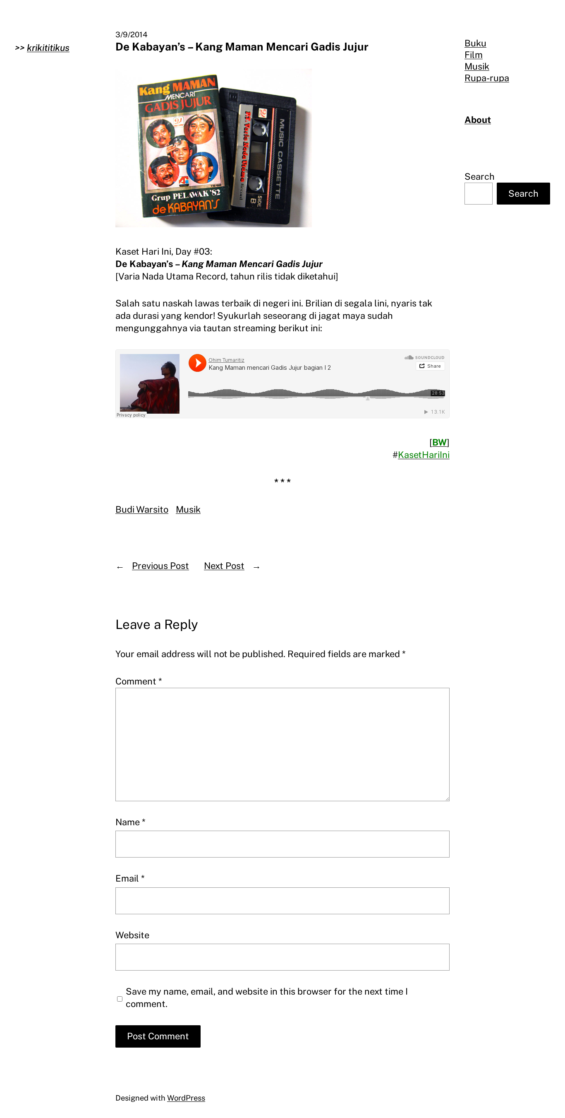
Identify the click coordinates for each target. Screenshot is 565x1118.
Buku (475, 43)
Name (130, 822)
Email (130, 878)
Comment (138, 681)
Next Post (224, 565)
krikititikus (48, 47)
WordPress (186, 1097)
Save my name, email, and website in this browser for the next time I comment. (267, 997)
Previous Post (160, 565)
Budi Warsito (141, 509)
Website (132, 935)
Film (473, 54)
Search (479, 176)
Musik (188, 509)
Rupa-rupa (486, 77)
